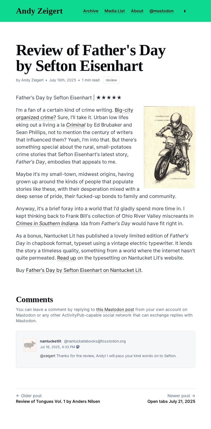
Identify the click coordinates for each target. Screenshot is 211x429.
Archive (90, 10)
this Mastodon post (115, 309)
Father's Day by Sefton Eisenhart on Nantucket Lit (83, 270)
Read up (66, 258)
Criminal (75, 125)
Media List (114, 10)
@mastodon (162, 10)
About (137, 10)
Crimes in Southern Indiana (47, 223)
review (111, 80)
